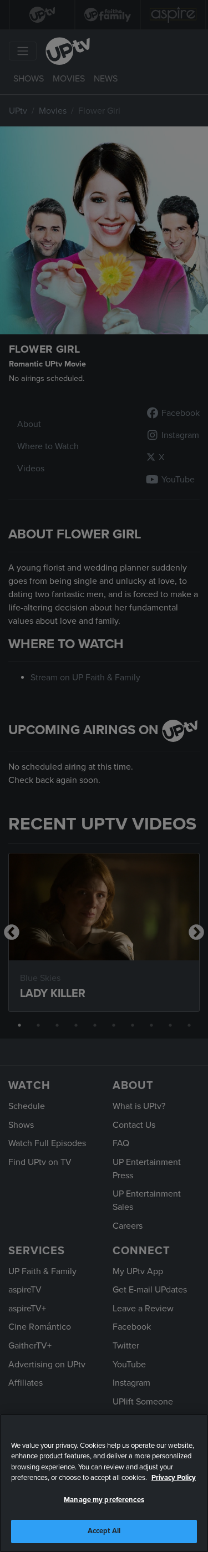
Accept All (104, 1530)
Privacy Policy (173, 1477)
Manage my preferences (104, 1499)
